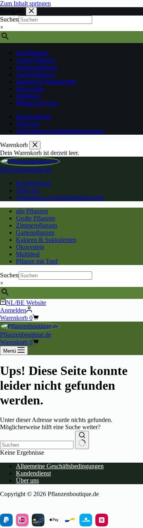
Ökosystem (30, 246)
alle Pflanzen (32, 211)
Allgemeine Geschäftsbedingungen (60, 197)
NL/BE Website (26, 302)
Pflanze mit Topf (37, 261)
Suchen (9, 275)
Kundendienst (33, 183)
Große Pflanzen (35, 218)
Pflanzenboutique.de (25, 169)
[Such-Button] (82, 440)
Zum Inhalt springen (25, 3)
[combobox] (36, 445)
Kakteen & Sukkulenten (46, 239)
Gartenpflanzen (35, 232)
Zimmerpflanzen (36, 225)
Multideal (28, 254)
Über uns (27, 190)
